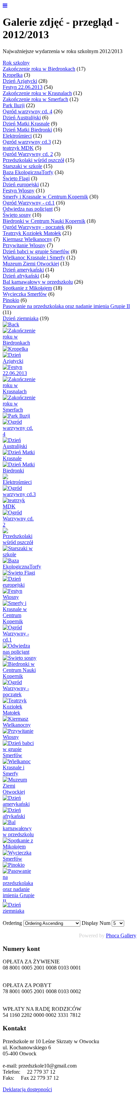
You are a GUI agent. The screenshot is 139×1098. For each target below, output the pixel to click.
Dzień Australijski (22, 117)
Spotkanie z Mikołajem (27, 288)
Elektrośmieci (17, 136)
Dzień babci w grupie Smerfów (36, 251)
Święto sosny (17, 215)
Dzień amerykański (23, 270)
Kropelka (13, 75)
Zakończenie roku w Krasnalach (37, 93)
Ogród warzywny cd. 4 (27, 111)
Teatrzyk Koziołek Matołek (32, 233)
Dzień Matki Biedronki (27, 130)
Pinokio (11, 300)
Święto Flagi (16, 178)
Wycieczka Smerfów (25, 294)
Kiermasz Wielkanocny (27, 239)
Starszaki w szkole (22, 166)
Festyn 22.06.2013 (23, 87)
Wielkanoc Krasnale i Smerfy (34, 257)
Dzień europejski (21, 184)
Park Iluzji (14, 105)
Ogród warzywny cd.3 (27, 142)
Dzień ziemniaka (20, 318)
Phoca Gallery (121, 935)
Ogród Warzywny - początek (33, 227)
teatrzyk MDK (18, 148)
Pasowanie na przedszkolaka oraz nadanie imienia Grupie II (66, 306)
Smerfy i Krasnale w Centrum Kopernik (45, 197)
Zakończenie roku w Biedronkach (39, 69)
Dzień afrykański (21, 276)
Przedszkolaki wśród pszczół (33, 160)
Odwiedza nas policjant (28, 209)
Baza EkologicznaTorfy (28, 172)
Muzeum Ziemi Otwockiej (31, 263)
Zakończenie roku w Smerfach (35, 99)
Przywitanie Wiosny (24, 245)
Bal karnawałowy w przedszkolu (38, 282)
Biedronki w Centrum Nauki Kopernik (44, 221)
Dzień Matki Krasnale (26, 123)
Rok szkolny (16, 63)
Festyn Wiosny (18, 190)
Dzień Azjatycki (20, 81)
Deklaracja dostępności (27, 1089)
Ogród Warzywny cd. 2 (28, 154)
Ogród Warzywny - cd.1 (29, 203)
